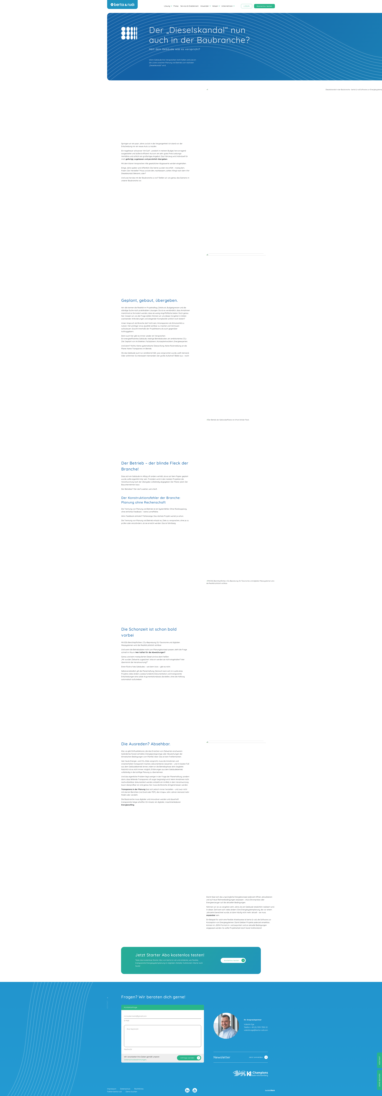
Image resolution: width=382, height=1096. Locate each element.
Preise (175, 6)
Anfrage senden (187, 1058)
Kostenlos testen (264, 6)
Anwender (204, 6)
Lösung (167, 6)
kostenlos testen (231, 960)
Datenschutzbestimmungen (135, 1060)
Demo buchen (380, 1080)
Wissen (215, 6)
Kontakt (380, 1060)
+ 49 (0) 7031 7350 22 (259, 1027)
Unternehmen (227, 6)
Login (247, 6)
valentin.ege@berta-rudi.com (256, 1030)
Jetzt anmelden (256, 1057)
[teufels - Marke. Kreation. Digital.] (270, 1090)
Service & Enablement (189, 6)
